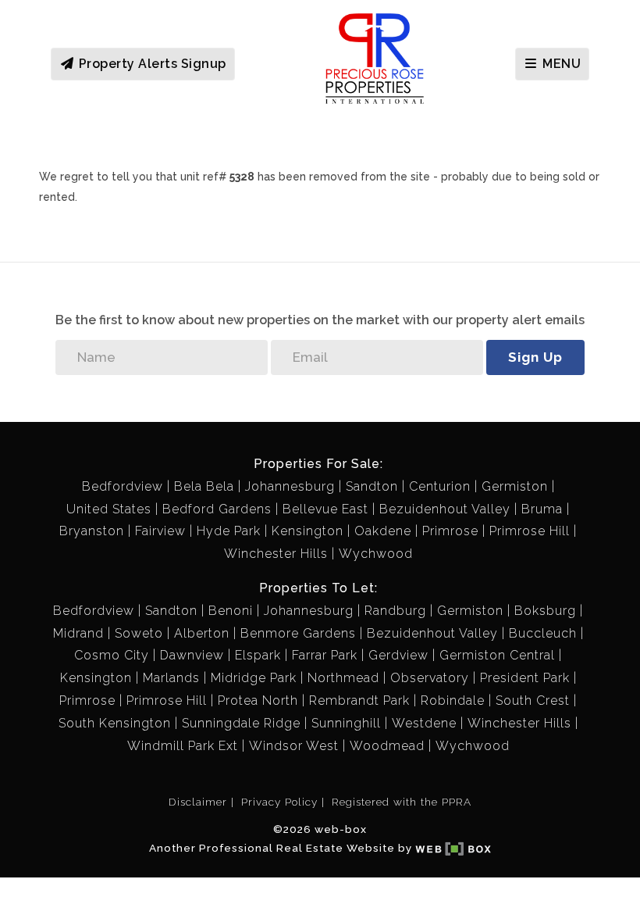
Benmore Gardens (298, 633)
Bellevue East (325, 509)
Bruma (542, 509)
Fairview (160, 531)
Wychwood (376, 553)
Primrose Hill (529, 531)
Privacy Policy (279, 801)
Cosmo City (111, 655)
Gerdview (398, 655)
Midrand (78, 633)
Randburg (395, 610)
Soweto (139, 633)
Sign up (535, 357)
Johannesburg (290, 486)
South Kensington (115, 723)
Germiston (515, 486)
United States (108, 509)
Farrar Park (324, 655)
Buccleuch (543, 633)
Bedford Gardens (217, 509)
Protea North (258, 700)
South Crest (533, 700)
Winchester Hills (276, 553)
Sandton (372, 486)
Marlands (171, 677)
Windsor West (294, 745)
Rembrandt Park (359, 700)
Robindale (453, 700)
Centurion (440, 486)
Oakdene (382, 531)
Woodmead (387, 745)
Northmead (343, 677)
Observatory (429, 677)
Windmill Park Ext (182, 745)
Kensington (307, 531)
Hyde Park (229, 531)
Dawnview (192, 655)
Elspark (258, 655)
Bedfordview (122, 486)
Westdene (424, 723)
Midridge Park (254, 677)
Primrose (450, 531)
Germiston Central (497, 655)
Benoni (230, 610)
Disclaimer (198, 801)
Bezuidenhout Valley (444, 509)
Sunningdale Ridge (241, 723)
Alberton (201, 633)
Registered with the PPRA (401, 801)
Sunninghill (346, 723)
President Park (525, 677)
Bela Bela (204, 486)
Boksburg (545, 610)
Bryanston (91, 531)
